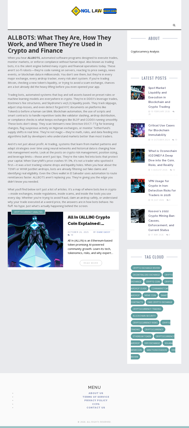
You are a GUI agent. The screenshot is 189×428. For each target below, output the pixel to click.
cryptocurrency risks (145, 322)
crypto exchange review (146, 267)
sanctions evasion (157, 350)
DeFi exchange (152, 343)
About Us (96, 393)
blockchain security (144, 315)
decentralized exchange (146, 274)
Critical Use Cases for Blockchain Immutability (161, 130)
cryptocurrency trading (147, 309)
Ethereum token (142, 336)
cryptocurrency (154, 329)
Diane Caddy (103, 232)
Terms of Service (96, 396)
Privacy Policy (96, 400)
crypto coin (153, 281)
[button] (174, 24)
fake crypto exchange (160, 302)
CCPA (96, 404)
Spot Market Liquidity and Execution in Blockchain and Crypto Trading (159, 97)
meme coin (150, 295)
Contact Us (96, 407)
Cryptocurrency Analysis (28, 211)
